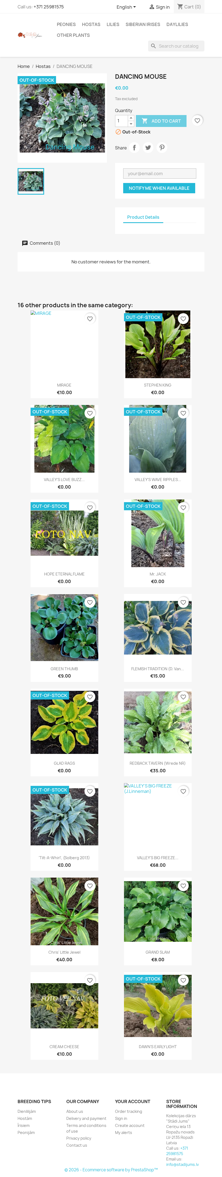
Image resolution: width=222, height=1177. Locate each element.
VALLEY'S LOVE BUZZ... (64, 479)
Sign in (121, 1118)
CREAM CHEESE (64, 1046)
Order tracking (128, 1111)
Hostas (91, 24)
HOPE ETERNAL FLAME (64, 574)
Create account (130, 1125)
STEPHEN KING (157, 385)
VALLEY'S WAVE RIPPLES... (158, 479)
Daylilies (177, 24)
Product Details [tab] (143, 217)
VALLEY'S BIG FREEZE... (157, 857)
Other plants (73, 35)
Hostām (25, 1118)
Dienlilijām (27, 1111)
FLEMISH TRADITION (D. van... (157, 668)
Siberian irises (143, 24)
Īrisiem (24, 1125)
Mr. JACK (158, 574)
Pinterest (161, 147)
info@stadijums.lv (182, 1164)
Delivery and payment (86, 1118)
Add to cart (161, 120)
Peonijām (26, 1132)
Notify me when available (159, 188)
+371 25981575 (49, 7)
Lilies (113, 24)
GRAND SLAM (158, 952)
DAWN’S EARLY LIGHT (158, 1046)
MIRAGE (64, 385)
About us (74, 1111)
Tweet (148, 147)
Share (134, 147)
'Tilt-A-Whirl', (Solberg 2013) (64, 857)
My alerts (123, 1132)
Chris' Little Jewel (64, 952)
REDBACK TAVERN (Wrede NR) (158, 763)
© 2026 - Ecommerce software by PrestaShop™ (111, 1170)
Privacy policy (78, 1138)
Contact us (76, 1145)
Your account (132, 1101)
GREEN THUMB (64, 668)
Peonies (66, 24)
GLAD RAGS (64, 763)
